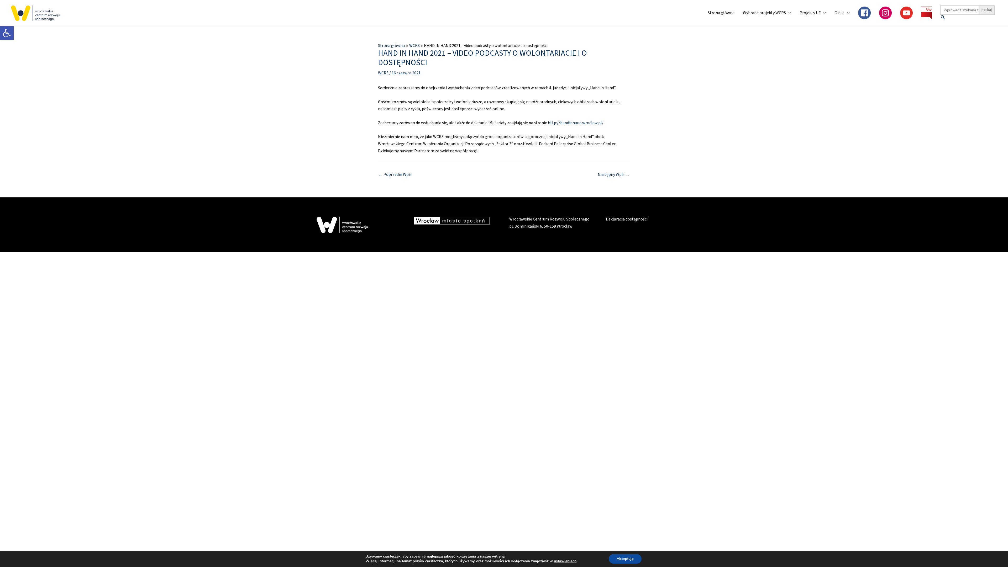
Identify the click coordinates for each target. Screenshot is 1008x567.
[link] (7, 33)
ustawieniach (565, 561)
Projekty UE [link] (810, 13)
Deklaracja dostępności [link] (627, 219)
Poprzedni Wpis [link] (395, 174)
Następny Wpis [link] (613, 174)
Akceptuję (625, 558)
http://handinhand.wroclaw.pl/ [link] (575, 123)
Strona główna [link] (721, 13)
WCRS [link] (383, 73)
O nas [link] (839, 13)
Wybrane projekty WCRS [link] (764, 13)
